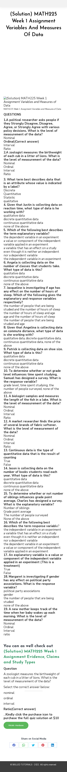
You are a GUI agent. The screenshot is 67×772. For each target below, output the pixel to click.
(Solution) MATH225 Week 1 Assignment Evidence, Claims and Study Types (31, 656)
